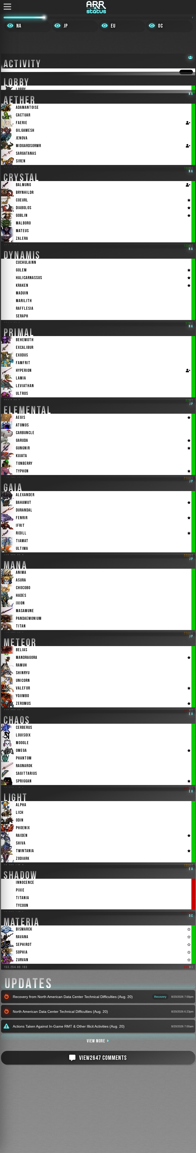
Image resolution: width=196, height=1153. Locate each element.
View (103, 1058)
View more (96, 1041)
